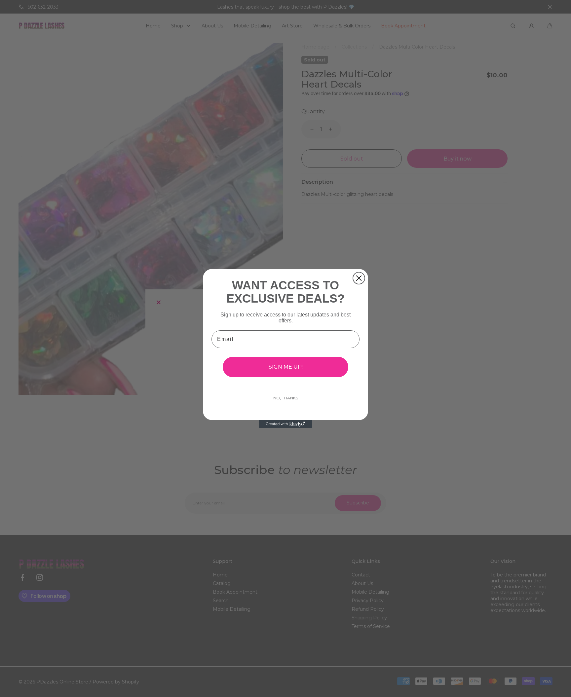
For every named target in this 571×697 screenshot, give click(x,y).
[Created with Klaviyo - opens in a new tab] (285, 424)
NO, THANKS (285, 397)
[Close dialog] (359, 278)
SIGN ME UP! (286, 367)
